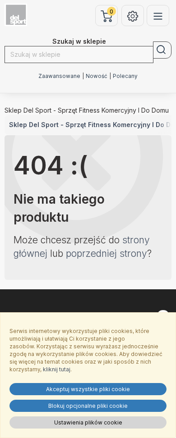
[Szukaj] (162, 50)
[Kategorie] (158, 15)
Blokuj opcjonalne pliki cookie (88, 405)
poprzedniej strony (106, 253)
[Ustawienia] (132, 15)
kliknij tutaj (56, 369)
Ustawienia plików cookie (88, 422)
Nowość (96, 76)
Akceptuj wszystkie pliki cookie (88, 389)
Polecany (125, 76)
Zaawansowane (59, 76)
